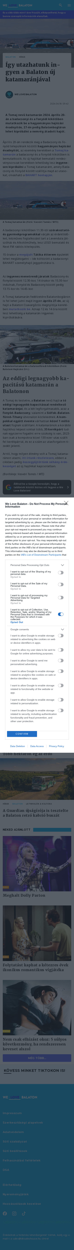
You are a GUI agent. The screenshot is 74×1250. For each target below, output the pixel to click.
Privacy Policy (56, 746)
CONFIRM (22, 734)
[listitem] (37, 565)
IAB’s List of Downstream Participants (41, 554)
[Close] (67, 504)
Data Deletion (17, 746)
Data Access (37, 746)
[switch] (61, 572)
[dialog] (37, 625)
